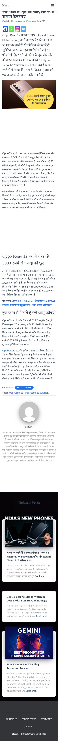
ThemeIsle (41, 733)
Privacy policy (29, 719)
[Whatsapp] (11, 29)
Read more (40, 576)
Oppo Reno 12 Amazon (37, 392)
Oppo (5, 350)
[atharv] (29, 411)
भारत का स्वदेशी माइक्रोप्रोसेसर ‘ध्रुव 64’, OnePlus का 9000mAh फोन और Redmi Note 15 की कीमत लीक (29, 556)
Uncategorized (24, 388)
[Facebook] (5, 29)
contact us (11, 719)
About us (29, 726)
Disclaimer (46, 719)
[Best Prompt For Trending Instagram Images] (29, 642)
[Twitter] (23, 29)
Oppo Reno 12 (16, 392)
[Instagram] (17, 29)
